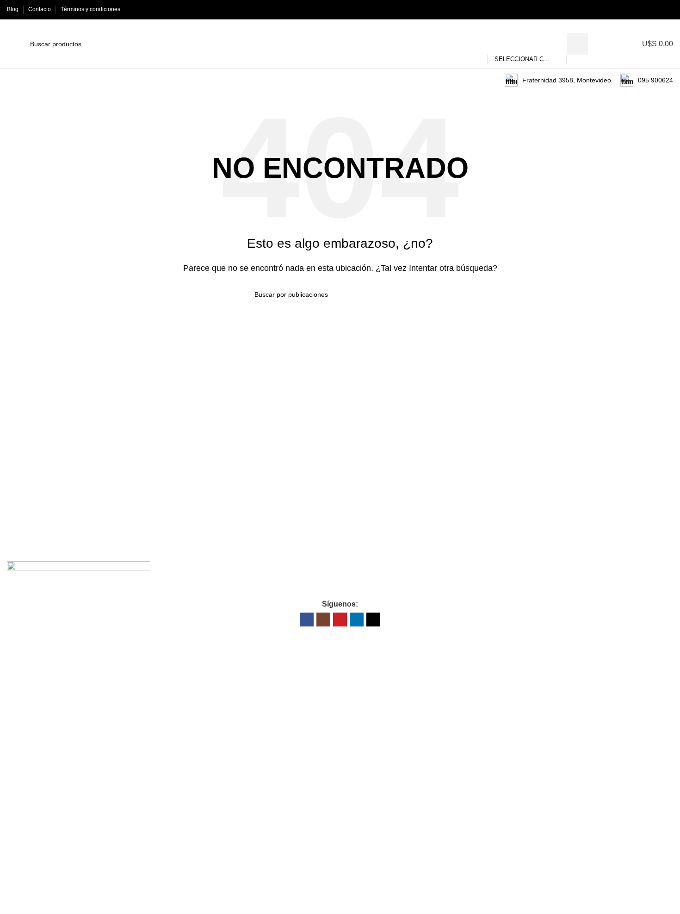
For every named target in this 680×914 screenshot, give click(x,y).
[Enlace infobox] (558, 80)
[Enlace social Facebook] (625, 9)
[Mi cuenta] (614, 44)
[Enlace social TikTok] (667, 9)
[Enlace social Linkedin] (657, 9)
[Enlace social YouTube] (646, 9)
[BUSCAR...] (577, 44)
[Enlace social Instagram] (636, 9)
